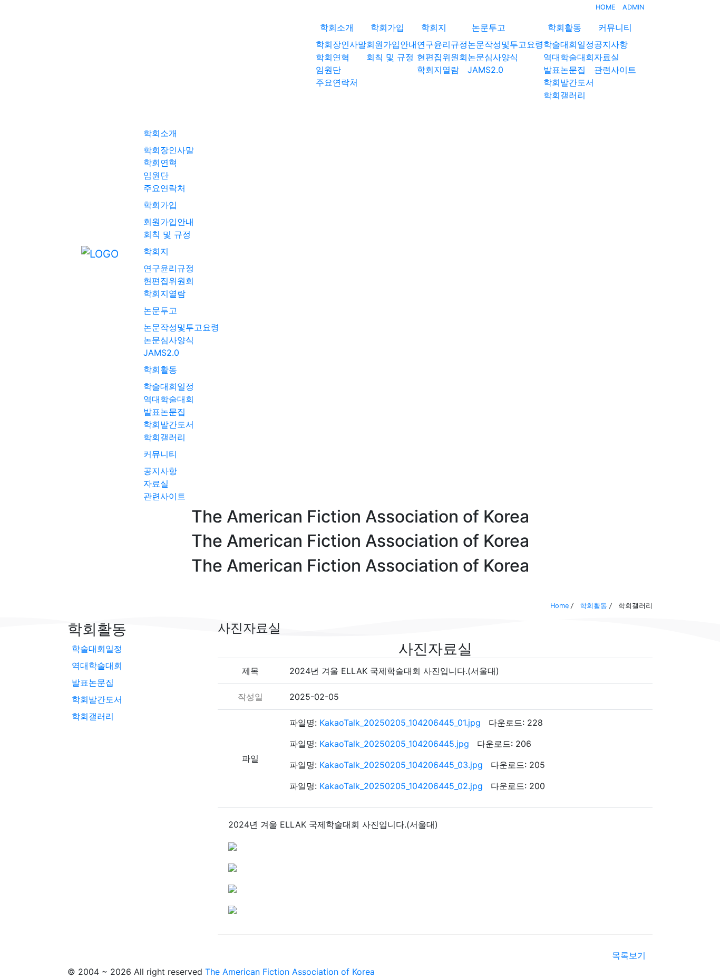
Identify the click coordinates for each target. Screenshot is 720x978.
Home (559, 606)
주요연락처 (337, 82)
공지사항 (611, 44)
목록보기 (629, 955)
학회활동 (564, 27)
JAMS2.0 (485, 69)
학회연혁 (332, 57)
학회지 (433, 27)
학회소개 (337, 27)
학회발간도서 (568, 82)
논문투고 (488, 27)
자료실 (606, 57)
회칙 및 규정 (390, 57)
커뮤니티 (615, 27)
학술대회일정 (568, 44)
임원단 (328, 69)
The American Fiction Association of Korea (290, 971)
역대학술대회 (568, 57)
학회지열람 (438, 69)
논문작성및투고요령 (505, 44)
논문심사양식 (493, 57)
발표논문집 (564, 69)
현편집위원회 (442, 57)
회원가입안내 (391, 44)
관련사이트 (615, 69)
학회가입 (387, 27)
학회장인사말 (341, 44)
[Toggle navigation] (74, 253)
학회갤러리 (564, 95)
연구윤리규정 (442, 44)
